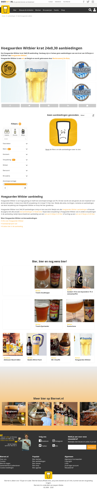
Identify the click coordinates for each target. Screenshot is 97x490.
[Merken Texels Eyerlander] (49, 310)
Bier (14, 10)
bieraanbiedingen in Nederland (31, 212)
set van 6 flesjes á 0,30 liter (85, 214)
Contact (50, 2)
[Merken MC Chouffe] (60, 344)
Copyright (68, 461)
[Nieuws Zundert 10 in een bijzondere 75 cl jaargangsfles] (80, 277)
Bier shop (35, 465)
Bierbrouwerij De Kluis (61, 58)
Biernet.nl (37, 485)
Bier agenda (36, 468)
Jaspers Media (58, 485)
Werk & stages (5, 463)
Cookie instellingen (7, 468)
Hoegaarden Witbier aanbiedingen (74, 209)
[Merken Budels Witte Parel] (37, 344)
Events (56, 10)
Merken (38, 10)
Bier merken (36, 459)
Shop (63, 10)
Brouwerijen (47, 10)
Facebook (44, 441)
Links (66, 463)
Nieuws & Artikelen (26, 10)
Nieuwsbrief (69, 468)
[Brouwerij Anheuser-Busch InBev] (13, 344)
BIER (3, 1)
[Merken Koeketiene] (80, 310)
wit (23, 58)
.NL (11, 1)
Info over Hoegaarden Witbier (12, 221)
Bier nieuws (36, 463)
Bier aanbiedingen (38, 461)
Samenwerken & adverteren (10, 465)
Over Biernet (66, 2)
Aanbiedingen (11, 16)
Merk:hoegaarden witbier (25, 16)
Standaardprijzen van (9, 224)
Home (3, 16)
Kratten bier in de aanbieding (12, 226)
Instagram (59, 441)
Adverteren (58, 2)
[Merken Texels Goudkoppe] (49, 277)
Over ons (3, 459)
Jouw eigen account (72, 465)
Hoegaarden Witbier (19, 55)
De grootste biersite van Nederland (24, 2)
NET (8, 1)
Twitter (44, 446)
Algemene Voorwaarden (73, 459)
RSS (56, 446)
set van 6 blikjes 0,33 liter (54, 214)
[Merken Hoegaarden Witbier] (84, 344)
